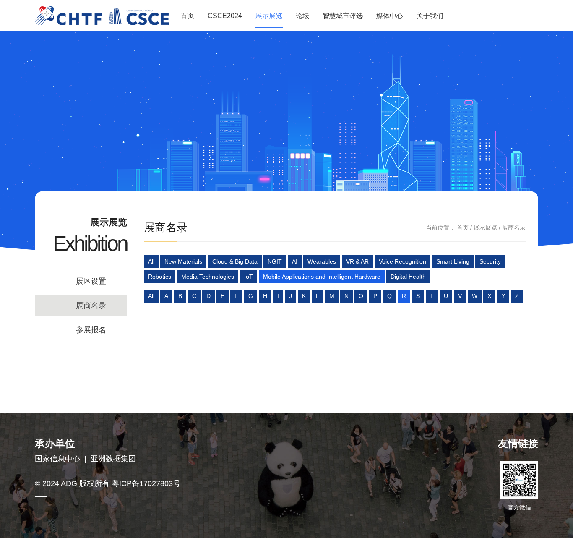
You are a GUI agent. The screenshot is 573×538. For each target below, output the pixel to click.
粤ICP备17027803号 (146, 483)
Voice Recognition (402, 261)
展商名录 (91, 305)
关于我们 (430, 15)
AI (294, 261)
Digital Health (408, 276)
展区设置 (91, 281)
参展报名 (91, 330)
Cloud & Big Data (235, 261)
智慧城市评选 (343, 15)
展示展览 (268, 15)
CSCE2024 (225, 15)
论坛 (302, 15)
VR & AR (357, 261)
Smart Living (452, 261)
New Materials (183, 261)
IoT (248, 276)
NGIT (275, 261)
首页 (187, 15)
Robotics (159, 276)
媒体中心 (389, 15)
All (151, 261)
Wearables (321, 261)
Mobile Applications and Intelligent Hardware (321, 276)
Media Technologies (207, 276)
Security (490, 261)
